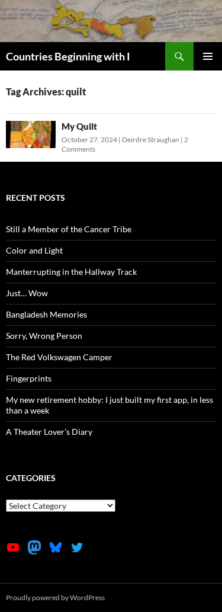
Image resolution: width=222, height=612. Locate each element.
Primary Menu (208, 56)
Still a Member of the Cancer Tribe (68, 229)
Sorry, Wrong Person (44, 336)
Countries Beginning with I (68, 56)
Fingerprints (29, 378)
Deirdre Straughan (150, 139)
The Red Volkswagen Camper (59, 357)
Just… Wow (27, 293)
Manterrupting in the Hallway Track (71, 272)
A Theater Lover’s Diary (49, 432)
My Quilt (79, 126)
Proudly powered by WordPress (55, 597)
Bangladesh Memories (46, 314)
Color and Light (34, 250)
